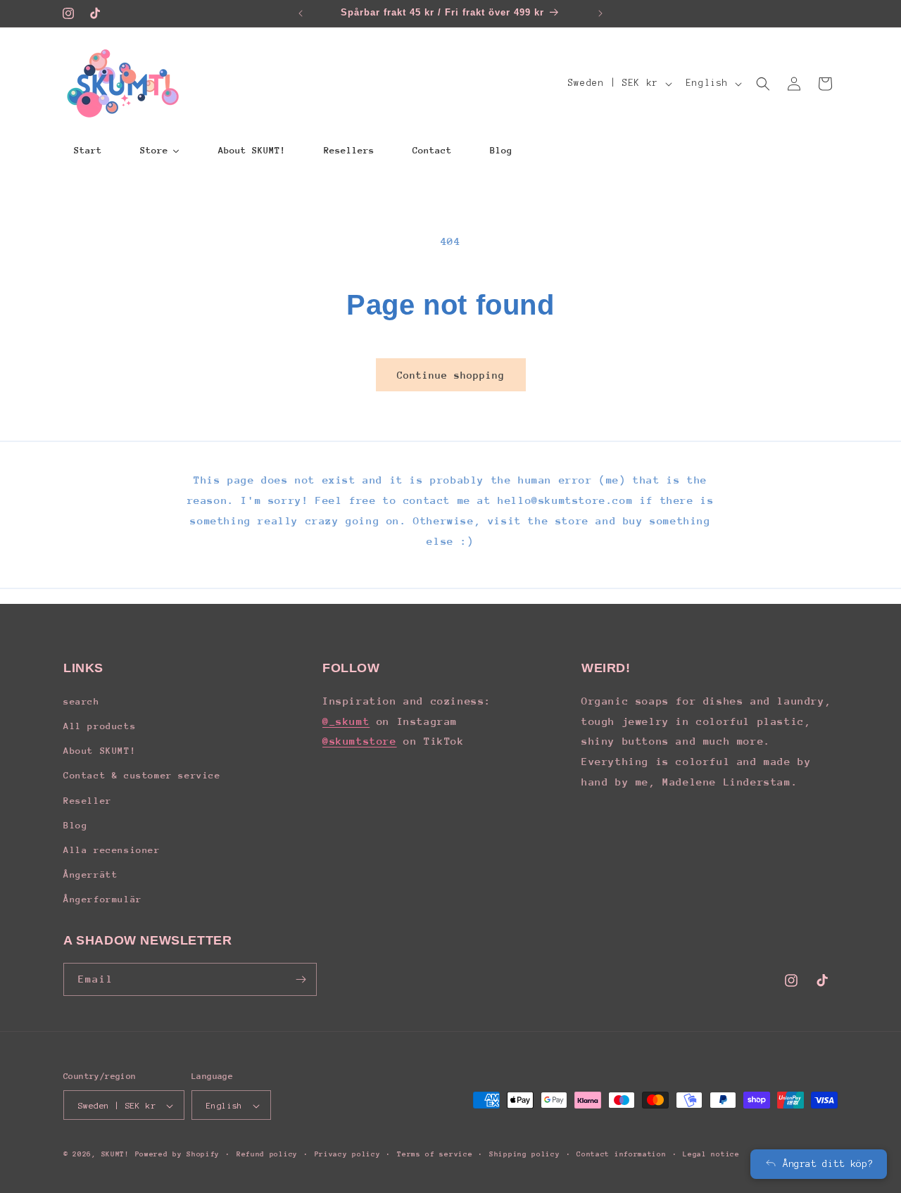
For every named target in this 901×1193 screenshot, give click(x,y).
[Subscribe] (300, 979)
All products (99, 725)
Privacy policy (348, 1154)
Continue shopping (451, 375)
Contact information (621, 1154)
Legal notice (711, 1154)
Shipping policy (524, 1154)
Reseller (87, 800)
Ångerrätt (90, 874)
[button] (763, 83)
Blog (75, 824)
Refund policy (267, 1154)
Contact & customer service (142, 775)
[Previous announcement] (300, 13)
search (81, 700)
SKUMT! (115, 1155)
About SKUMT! (99, 750)
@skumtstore (359, 741)
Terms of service (434, 1154)
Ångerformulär (102, 899)
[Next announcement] (600, 13)
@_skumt (346, 720)
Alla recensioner (111, 849)
